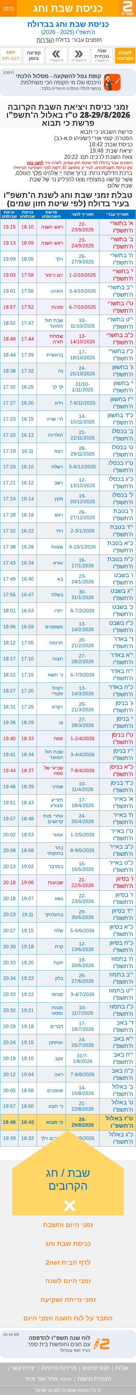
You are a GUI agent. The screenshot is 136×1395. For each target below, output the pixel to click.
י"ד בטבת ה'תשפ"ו (121, 530)
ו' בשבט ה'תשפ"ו (123, 579)
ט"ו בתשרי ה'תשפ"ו (120, 307)
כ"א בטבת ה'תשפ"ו (120, 546)
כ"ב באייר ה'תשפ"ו (121, 850)
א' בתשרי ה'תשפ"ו (121, 227)
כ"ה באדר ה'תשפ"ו (121, 690)
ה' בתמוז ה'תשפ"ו (122, 962)
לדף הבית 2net (68, 1262)
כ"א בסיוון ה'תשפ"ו (121, 930)
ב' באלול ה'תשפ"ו (122, 1090)
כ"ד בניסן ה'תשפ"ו (122, 786)
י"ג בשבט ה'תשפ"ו (122, 594)
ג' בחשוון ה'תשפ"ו (122, 370)
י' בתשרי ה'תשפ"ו (123, 275)
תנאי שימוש (95, 1368)
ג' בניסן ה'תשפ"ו (123, 706)
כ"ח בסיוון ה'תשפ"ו (121, 946)
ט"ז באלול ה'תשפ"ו (119, 1122)
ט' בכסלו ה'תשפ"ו (122, 451)
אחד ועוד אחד (41, 1379)
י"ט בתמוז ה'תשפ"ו (121, 994)
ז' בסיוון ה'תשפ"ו (123, 898)
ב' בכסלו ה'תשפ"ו (122, 435)
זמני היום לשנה (68, 1281)
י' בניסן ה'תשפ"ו (123, 722)
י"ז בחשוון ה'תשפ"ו (121, 403)
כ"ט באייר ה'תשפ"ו (121, 866)
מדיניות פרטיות (59, 1368)
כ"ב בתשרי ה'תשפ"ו (119, 338)
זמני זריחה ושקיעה (68, 1299)
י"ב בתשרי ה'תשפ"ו (120, 291)
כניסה (8, 8)
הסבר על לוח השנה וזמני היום (68, 1318)
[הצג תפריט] (127, 8)
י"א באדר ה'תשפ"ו (122, 658)
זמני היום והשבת (68, 1224)
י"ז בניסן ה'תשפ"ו (123, 754)
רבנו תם (10, 55)
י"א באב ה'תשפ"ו (123, 1042)
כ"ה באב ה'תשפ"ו (122, 1074)
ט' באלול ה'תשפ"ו (122, 1106)
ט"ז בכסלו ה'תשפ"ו (120, 466)
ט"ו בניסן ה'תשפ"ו (122, 738)
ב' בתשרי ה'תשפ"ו (122, 243)
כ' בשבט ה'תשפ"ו (122, 610)
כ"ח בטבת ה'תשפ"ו (120, 562)
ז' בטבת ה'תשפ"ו (123, 514)
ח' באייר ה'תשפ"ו (123, 818)
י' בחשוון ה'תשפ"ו (123, 387)
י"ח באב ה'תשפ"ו (123, 1058)
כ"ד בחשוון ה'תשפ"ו (120, 419)
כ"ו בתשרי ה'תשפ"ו (120, 354)
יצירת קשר (23, 1368)
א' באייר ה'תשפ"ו (123, 802)
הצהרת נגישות (94, 1379)
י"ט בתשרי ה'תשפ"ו (120, 323)
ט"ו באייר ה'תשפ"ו (122, 834)
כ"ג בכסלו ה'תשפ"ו (121, 482)
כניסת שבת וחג (68, 1243)
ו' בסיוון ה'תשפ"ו (123, 882)
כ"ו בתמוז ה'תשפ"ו (121, 1010)
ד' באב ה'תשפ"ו (123, 1026)
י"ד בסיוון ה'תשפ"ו (122, 914)
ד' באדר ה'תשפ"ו (123, 642)
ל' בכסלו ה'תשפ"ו (122, 498)
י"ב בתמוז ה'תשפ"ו (121, 978)
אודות (121, 1368)
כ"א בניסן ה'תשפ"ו (121, 770)
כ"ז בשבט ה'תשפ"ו (121, 626)
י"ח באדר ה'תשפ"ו (122, 674)
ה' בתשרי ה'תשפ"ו (121, 259)
